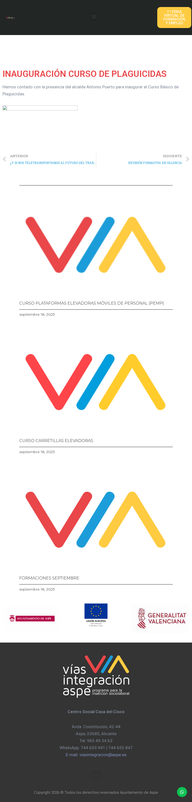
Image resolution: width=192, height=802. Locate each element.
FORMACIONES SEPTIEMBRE (49, 578)
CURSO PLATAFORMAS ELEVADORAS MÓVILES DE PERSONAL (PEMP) (91, 303)
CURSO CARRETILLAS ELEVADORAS (56, 440)
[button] (94, 16)
